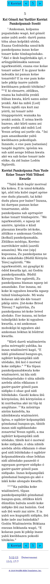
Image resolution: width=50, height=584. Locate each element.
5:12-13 (13, 557)
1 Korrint (14, 3)
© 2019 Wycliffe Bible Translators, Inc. (25, 571)
